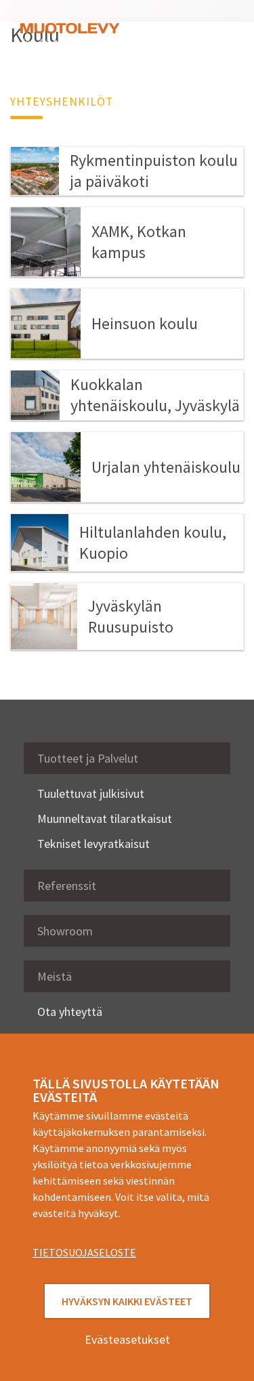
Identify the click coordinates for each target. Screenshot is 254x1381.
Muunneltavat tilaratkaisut (104, 818)
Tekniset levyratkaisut (93, 843)
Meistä (54, 976)
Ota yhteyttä (69, 1011)
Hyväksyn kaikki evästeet (127, 1301)
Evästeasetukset (127, 1339)
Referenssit (66, 885)
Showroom (65, 931)
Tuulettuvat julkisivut (90, 793)
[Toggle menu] (213, 35)
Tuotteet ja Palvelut (87, 758)
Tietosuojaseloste (84, 1252)
